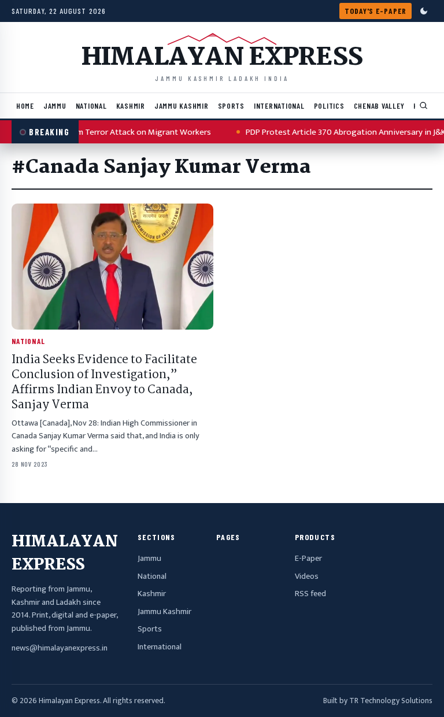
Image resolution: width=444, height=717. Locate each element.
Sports (231, 105)
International (279, 105)
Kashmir (130, 105)
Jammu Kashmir (181, 105)
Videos (307, 576)
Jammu (54, 105)
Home (25, 105)
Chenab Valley (379, 105)
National (91, 105)
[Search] (423, 105)
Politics (329, 105)
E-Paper (308, 559)
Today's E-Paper (375, 11)
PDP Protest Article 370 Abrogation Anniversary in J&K (337, 132)
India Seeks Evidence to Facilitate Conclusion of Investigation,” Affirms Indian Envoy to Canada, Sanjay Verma (104, 382)
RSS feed (310, 594)
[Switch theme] (423, 11)
